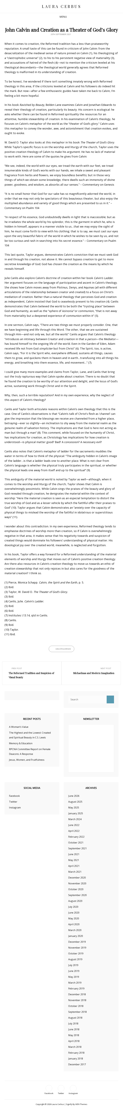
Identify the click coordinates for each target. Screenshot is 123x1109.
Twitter (13, 801)
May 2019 (73, 976)
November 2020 (77, 883)
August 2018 (75, 1017)
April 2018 (74, 1041)
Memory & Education (20, 743)
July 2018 (73, 1023)
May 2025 (73, 807)
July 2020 (73, 906)
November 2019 (77, 947)
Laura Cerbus (61, 6)
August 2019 (75, 959)
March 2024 (74, 819)
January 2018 (75, 1058)
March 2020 (74, 930)
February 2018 (76, 1052)
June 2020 (73, 912)
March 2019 (74, 982)
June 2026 (73, 796)
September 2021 (77, 848)
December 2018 (77, 994)
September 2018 (77, 1012)
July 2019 (73, 965)
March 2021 (74, 871)
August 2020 (75, 901)
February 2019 (76, 988)
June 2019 (73, 971)
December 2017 (77, 1064)
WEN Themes (81, 1104)
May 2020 (73, 918)
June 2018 (73, 1029)
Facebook (14, 796)
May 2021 (73, 860)
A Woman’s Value (18, 727)
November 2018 (77, 1000)
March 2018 (74, 1047)
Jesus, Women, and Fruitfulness (26, 759)
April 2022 (74, 831)
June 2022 (73, 825)
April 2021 (74, 866)
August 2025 (75, 801)
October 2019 (75, 953)
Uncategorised (63, 649)
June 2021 (73, 854)
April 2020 (74, 924)
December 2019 (77, 941)
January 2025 (75, 813)
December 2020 (77, 877)
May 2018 (73, 1035)
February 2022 (76, 836)
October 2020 (75, 889)
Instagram (15, 807)
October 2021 (75, 842)
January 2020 (75, 936)
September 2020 (77, 895)
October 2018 (75, 1006)
